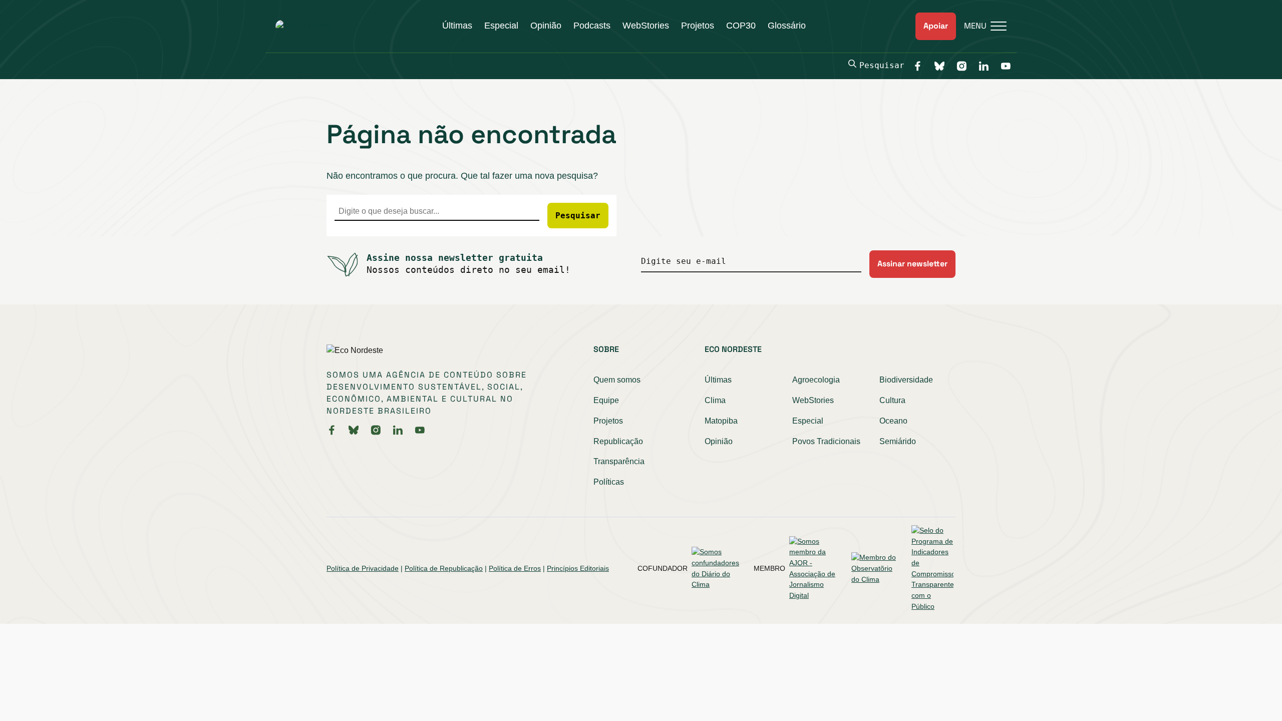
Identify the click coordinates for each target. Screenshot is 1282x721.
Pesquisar (881, 65)
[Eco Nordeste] (303, 26)
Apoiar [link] (935, 26)
